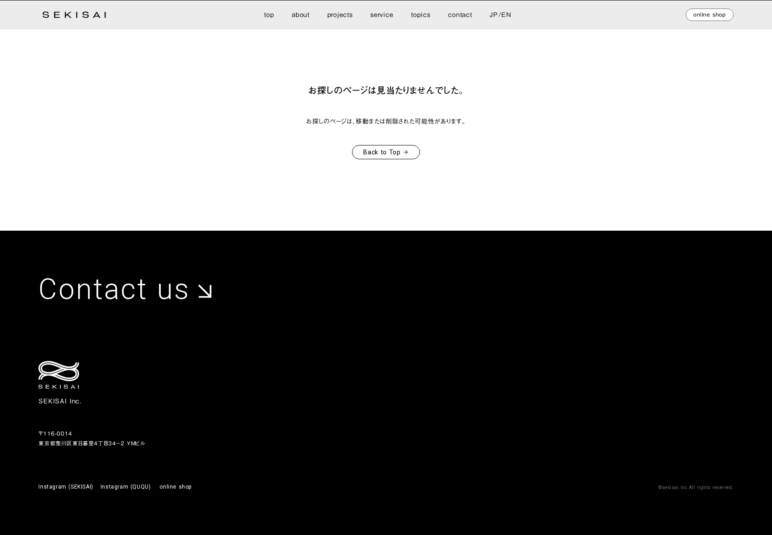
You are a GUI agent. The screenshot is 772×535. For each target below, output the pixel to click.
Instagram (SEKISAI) (65, 486)
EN (506, 15)
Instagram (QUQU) (126, 486)
